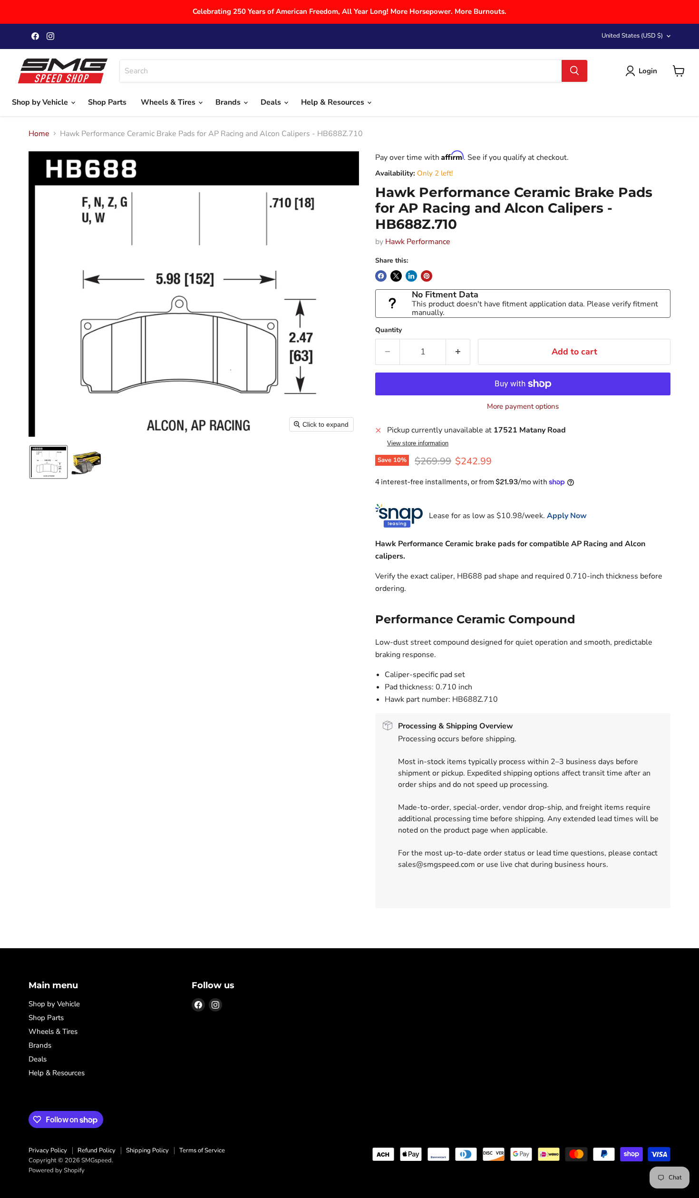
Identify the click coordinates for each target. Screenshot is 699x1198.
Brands (229, 102)
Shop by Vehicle (41, 102)
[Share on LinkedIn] (411, 276)
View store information (417, 443)
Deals (272, 102)
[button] (48, 462)
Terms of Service (202, 1150)
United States (632, 35)
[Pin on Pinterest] (426, 276)
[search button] (574, 71)
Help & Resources (333, 102)
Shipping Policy (147, 1150)
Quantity (388, 330)
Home (39, 133)
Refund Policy (97, 1150)
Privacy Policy (48, 1150)
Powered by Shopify (57, 1170)
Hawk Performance (417, 241)
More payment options (523, 407)
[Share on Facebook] (381, 276)
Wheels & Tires (169, 102)
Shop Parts (107, 102)
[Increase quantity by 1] (458, 352)
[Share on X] (396, 276)
